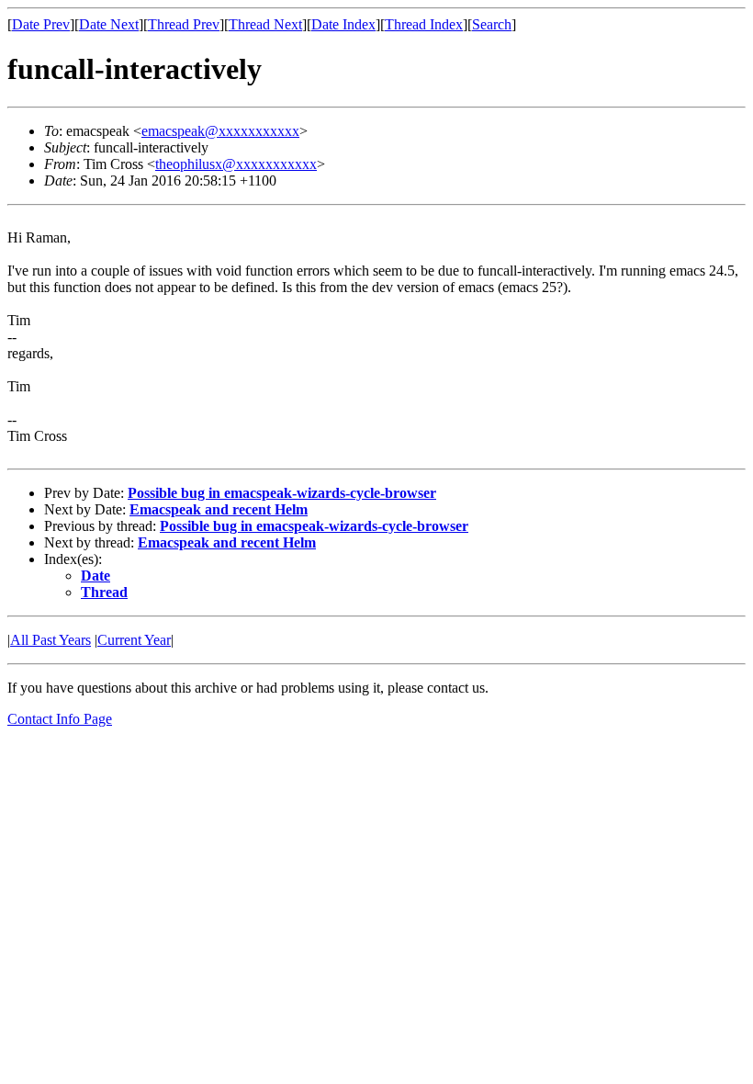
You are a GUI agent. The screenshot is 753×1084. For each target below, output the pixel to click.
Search (491, 24)
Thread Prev (183, 24)
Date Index (343, 24)
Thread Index (424, 24)
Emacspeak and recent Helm (218, 509)
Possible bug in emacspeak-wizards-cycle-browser (282, 493)
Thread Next (265, 24)
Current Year (134, 640)
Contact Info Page (59, 719)
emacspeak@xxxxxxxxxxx (220, 131)
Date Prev (41, 24)
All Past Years (50, 640)
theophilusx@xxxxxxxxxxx (236, 164)
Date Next (109, 24)
